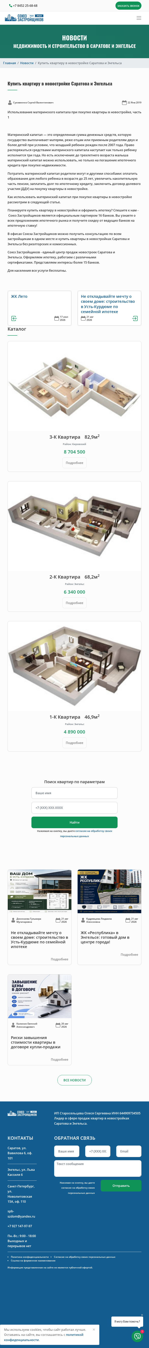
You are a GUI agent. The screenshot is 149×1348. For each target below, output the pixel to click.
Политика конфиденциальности (30, 1257)
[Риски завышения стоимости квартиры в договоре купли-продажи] (39, 996)
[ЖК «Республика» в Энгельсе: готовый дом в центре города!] (109, 891)
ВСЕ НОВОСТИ (74, 1080)
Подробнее (74, 463)
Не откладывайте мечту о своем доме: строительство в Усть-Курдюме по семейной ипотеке (108, 304)
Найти (75, 822)
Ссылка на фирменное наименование (33, 1260)
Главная (9, 63)
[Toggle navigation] (138, 18)
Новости (27, 63)
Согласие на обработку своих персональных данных (84, 1257)
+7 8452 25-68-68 (25, 5)
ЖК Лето (19, 296)
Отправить (121, 1186)
